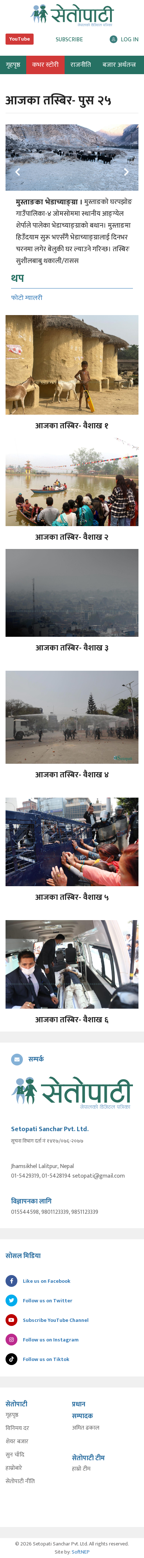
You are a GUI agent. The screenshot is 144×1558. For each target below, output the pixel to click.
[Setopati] (72, 1093)
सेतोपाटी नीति (20, 1481)
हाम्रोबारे (14, 1468)
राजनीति (81, 64)
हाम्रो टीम (81, 1469)
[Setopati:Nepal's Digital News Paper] (72, 15)
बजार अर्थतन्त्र (119, 64)
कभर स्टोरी (45, 64)
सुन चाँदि (15, 1455)
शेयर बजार (17, 1442)
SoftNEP (81, 1552)
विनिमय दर (17, 1428)
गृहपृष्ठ (12, 1415)
